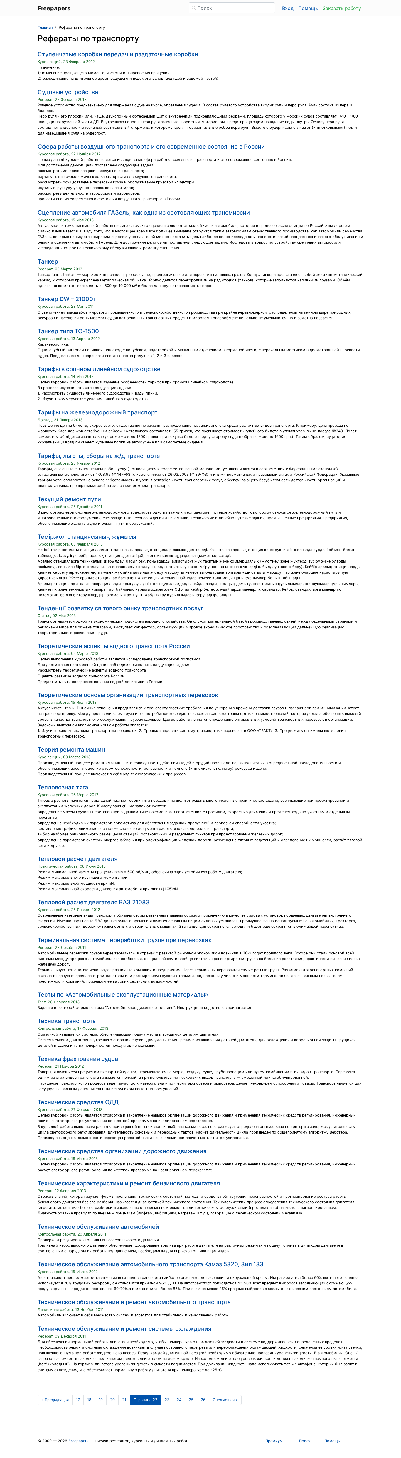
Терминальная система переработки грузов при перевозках (124, 940)
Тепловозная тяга (63, 787)
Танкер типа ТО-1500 (68, 331)
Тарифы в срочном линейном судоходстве (99, 369)
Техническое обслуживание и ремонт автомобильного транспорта (134, 1302)
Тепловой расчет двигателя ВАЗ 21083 (94, 902)
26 (203, 1400)
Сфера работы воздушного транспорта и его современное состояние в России (151, 146)
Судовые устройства (68, 92)
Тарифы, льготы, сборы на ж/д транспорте (99, 455)
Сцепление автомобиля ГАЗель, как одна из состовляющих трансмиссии (144, 212)
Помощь (308, 8)
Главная (45, 27)
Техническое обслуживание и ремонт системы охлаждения (124, 1328)
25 (191, 1400)
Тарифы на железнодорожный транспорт (98, 412)
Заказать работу (342, 8)
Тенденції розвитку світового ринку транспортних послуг (120, 608)
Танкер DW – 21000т (67, 299)
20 (112, 1400)
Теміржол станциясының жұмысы (87, 536)
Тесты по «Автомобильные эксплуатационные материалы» (123, 994)
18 (89, 1400)
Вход (288, 8)
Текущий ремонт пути (69, 499)
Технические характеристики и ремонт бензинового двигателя (129, 1183)
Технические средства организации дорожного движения (122, 1151)
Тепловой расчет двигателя (77, 858)
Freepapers (78, 1441)
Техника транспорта (67, 1020)
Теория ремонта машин (71, 749)
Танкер (48, 261)
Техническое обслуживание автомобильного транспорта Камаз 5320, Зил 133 (151, 1264)
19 (101, 1400)
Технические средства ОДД (78, 1102)
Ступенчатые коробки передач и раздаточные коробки (118, 54)
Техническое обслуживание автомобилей (98, 1226)
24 (179, 1400)
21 (124, 1400)
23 (167, 1400)
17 (78, 1400)
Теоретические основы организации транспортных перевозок (128, 695)
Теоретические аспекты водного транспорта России (114, 646)
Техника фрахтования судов (78, 1058)
